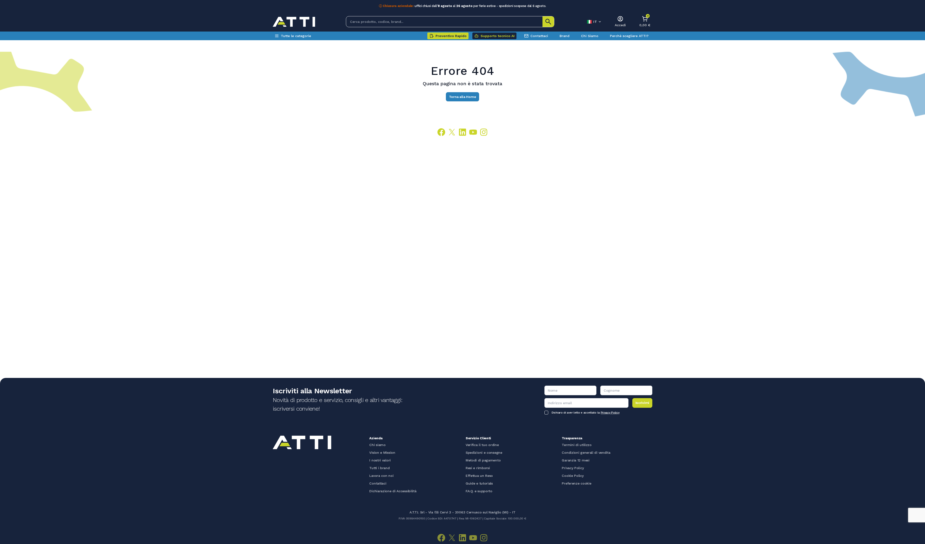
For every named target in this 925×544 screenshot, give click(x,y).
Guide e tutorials (479, 483)
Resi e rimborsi (478, 468)
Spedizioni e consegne (484, 452)
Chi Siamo (589, 36)
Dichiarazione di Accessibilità (392, 491)
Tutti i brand (379, 468)
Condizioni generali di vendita (586, 452)
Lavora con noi (381, 476)
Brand (564, 36)
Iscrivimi (642, 403)
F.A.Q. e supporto (479, 491)
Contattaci (539, 36)
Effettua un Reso (479, 476)
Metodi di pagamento (483, 460)
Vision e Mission (382, 452)
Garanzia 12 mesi (575, 460)
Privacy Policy (610, 412)
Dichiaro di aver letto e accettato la (585, 412)
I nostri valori (380, 460)
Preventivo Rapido (451, 36)
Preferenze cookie (576, 483)
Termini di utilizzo (576, 445)
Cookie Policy (572, 476)
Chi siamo (377, 445)
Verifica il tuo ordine (482, 445)
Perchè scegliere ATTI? (629, 36)
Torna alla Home (462, 97)
